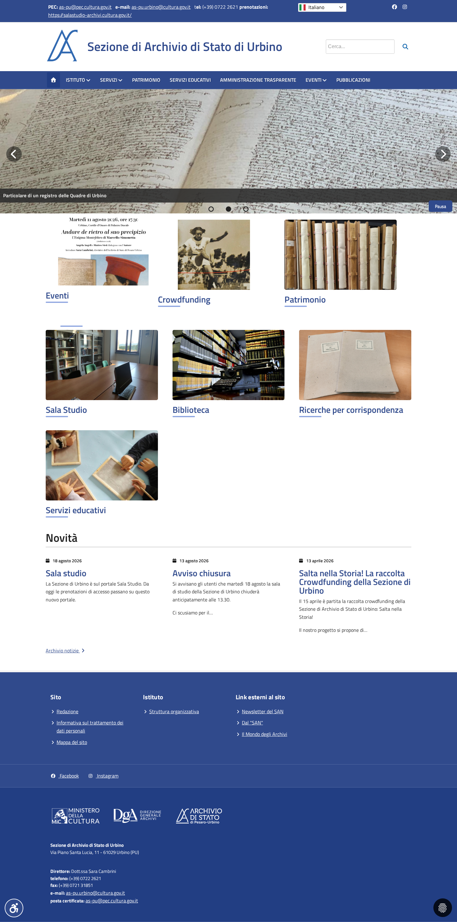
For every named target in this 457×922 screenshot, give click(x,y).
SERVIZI (108, 80)
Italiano (316, 7)
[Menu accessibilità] (14, 908)
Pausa (440, 206)
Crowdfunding (184, 299)
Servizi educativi (76, 510)
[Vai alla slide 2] (228, 209)
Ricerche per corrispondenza (351, 409)
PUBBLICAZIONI (353, 80)
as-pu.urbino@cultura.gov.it (161, 7)
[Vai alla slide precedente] (14, 154)
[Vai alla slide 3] (245, 209)
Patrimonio (305, 299)
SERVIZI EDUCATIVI (190, 80)
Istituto (75, 80)
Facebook (68, 775)
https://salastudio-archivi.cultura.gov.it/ (90, 15)
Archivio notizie (63, 650)
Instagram (107, 775)
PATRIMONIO (146, 80)
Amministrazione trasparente (258, 80)
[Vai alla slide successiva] (443, 154)
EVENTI (313, 80)
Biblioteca (191, 409)
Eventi (57, 295)
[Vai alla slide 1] (211, 209)
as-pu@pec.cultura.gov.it (85, 7)
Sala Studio (66, 409)
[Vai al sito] (75, 817)
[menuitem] (53, 80)
